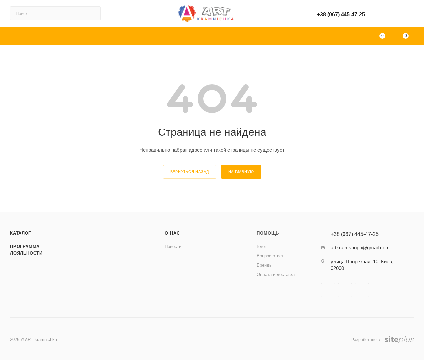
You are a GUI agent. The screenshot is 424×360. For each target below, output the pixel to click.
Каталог (20, 233)
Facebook (328, 290)
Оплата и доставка (276, 274)
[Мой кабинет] (411, 15)
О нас (172, 233)
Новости (173, 246)
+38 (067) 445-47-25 (341, 14)
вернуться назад (189, 172)
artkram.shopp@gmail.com (360, 247)
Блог (261, 246)
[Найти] (92, 13)
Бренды (264, 265)
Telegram (362, 290)
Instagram (345, 290)
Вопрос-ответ (270, 255)
